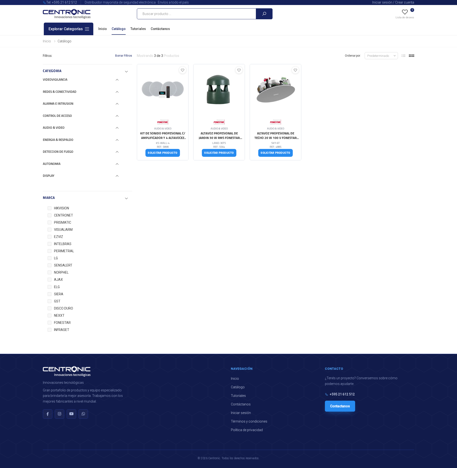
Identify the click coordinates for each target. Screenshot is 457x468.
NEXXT (59, 315)
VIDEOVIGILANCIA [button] (55, 79)
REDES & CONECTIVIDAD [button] (59, 92)
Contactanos (340, 406)
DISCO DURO (63, 308)
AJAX (58, 279)
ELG (57, 287)
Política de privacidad (247, 430)
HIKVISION (61, 208)
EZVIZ (58, 237)
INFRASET (61, 330)
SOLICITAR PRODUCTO (162, 152)
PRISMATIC (62, 222)
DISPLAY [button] (48, 175)
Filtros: (47, 56)
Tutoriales (138, 29)
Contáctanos (160, 29)
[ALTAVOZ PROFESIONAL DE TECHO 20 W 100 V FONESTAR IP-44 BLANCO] (275, 112)
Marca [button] (49, 198)
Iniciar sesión (241, 413)
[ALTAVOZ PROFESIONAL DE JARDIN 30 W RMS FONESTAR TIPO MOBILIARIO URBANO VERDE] (219, 112)
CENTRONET (63, 215)
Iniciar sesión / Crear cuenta (393, 2)
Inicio (102, 29)
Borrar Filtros (123, 55)
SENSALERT (63, 265)
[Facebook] (47, 414)
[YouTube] (71, 414)
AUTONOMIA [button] (51, 164)
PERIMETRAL (64, 251)
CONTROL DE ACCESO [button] (57, 116)
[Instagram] (59, 414)
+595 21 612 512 (342, 394)
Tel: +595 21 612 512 (61, 2)
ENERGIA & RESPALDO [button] (58, 140)
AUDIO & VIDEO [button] (54, 127)
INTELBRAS (62, 244)
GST (57, 301)
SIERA (58, 294)
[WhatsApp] (83, 414)
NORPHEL (61, 272)
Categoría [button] (52, 71)
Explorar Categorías (66, 29)
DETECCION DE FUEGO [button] (58, 151)
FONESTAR (62, 323)
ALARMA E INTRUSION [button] (58, 103)
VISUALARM (63, 230)
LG (56, 258)
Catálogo (119, 29)
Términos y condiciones (249, 421)
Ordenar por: (353, 55)
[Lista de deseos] (182, 70)
